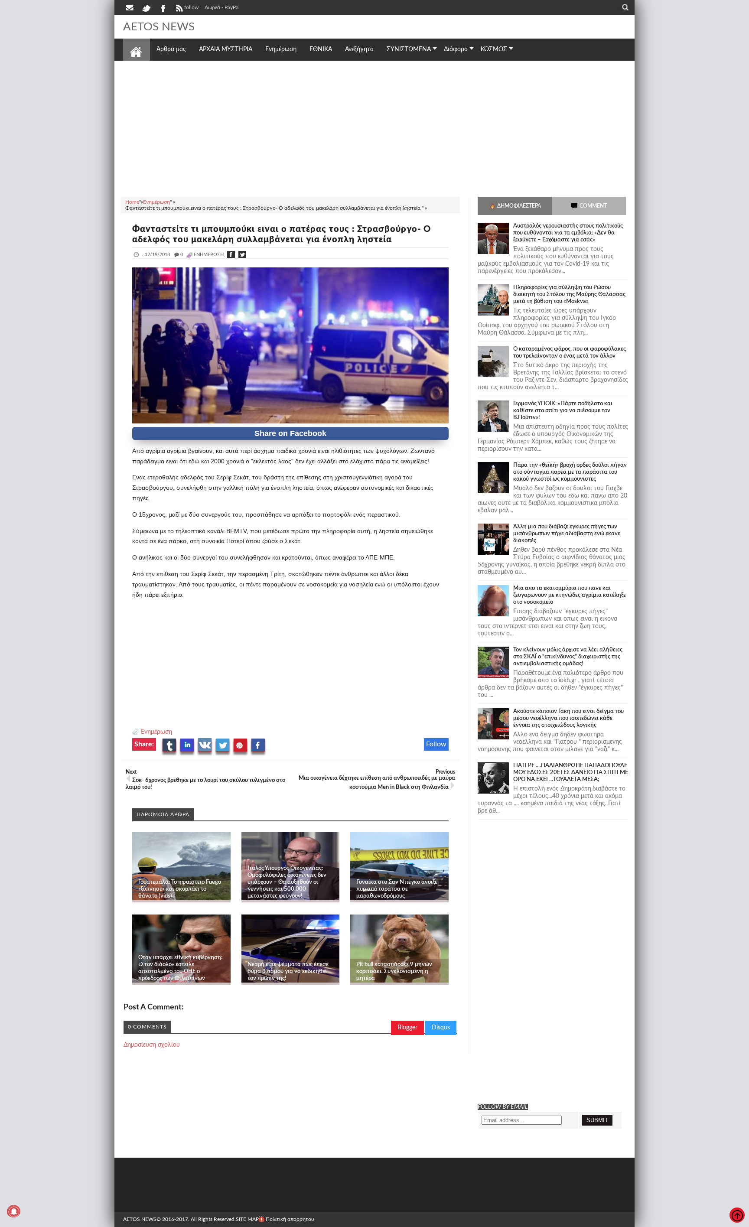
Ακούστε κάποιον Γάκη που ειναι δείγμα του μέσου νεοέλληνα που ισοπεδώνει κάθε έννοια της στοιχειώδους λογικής (568, 718)
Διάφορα (456, 49)
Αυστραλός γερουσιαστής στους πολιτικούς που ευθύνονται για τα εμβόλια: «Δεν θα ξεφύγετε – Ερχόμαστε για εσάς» (568, 233)
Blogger (407, 1028)
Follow (436, 744)
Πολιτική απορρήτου (290, 1219)
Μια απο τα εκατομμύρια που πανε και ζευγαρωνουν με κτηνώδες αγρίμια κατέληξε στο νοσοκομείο (569, 595)
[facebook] (162, 7)
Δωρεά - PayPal (222, 7)
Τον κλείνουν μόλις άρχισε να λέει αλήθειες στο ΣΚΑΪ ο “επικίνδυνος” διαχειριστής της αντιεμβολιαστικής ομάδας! (567, 657)
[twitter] (146, 7)
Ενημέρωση (156, 732)
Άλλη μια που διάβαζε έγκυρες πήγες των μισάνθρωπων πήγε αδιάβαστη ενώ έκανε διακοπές (566, 534)
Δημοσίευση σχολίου (152, 1045)
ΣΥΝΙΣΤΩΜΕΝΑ (409, 49)
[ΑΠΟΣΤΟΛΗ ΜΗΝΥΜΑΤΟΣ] (130, 7)
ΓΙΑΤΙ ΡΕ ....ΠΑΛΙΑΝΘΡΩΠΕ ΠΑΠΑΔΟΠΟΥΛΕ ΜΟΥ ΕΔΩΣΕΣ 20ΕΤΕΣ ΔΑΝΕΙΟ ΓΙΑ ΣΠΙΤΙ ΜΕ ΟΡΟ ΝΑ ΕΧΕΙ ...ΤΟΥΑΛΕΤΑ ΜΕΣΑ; (570, 772)
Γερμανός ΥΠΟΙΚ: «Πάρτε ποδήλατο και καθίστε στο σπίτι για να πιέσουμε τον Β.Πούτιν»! (562, 410)
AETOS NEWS (159, 27)
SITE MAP (247, 1219)
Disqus (441, 1028)
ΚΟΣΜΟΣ (494, 49)
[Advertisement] (374, 127)
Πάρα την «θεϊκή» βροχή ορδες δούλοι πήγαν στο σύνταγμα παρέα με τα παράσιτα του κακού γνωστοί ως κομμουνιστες (570, 472)
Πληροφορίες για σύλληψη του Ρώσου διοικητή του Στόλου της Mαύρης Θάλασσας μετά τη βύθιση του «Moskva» (569, 294)
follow (191, 7)
